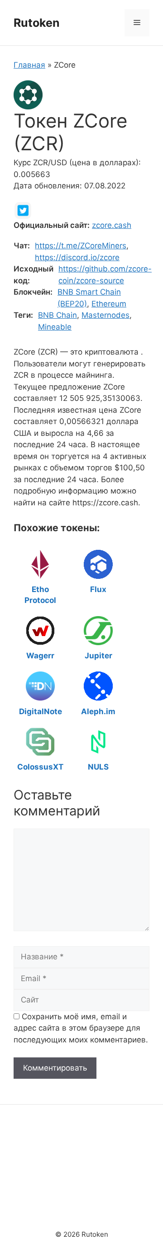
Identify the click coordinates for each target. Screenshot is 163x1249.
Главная (29, 64)
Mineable (55, 326)
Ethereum (108, 303)
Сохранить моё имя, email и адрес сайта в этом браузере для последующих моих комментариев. (81, 1028)
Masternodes (105, 315)
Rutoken (37, 23)
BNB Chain (57, 315)
